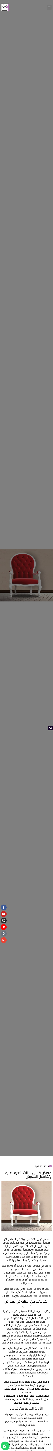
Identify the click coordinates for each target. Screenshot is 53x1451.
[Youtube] (4, 914)
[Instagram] (4, 920)
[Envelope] (4, 940)
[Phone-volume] (4, 934)
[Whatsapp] (5, 1446)
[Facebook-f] (4, 907)
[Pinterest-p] (4, 927)
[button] (49, 7)
